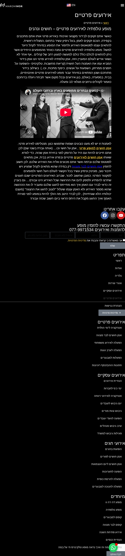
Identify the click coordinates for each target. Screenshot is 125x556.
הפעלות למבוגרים (111, 357)
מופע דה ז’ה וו (113, 502)
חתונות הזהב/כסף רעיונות (107, 365)
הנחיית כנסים (114, 539)
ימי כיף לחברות (113, 388)
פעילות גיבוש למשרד (109, 433)
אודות (118, 268)
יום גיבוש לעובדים (111, 403)
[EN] (69, 5)
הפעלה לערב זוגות (111, 350)
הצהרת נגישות (113, 305)
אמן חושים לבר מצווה (109, 335)
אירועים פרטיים (112, 298)
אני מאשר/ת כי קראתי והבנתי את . (94, 240)
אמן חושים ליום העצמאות (106, 464)
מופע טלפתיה (114, 509)
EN (73, 5)
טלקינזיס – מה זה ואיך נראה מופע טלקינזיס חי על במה (90, 547)
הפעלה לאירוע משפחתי (108, 342)
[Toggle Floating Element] (113, 547)
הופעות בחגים (113, 449)
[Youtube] (121, 215)
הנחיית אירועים (113, 381)
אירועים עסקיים (112, 290)
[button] (122, 5)
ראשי (106, 23)
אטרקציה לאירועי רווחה (108, 396)
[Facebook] (105, 215)
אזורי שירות (115, 283)
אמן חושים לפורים (111, 456)
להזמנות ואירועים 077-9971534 (97, 229)
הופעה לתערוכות (112, 471)
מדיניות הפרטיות (77, 240)
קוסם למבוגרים (113, 517)
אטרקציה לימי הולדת (109, 327)
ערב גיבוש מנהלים (111, 426)
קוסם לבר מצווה (112, 524)
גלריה (118, 275)
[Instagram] (113, 215)
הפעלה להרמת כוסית (109, 479)
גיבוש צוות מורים (112, 411)
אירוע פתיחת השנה (110, 532)
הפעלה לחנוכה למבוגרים (107, 486)
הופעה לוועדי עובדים (109, 418)
